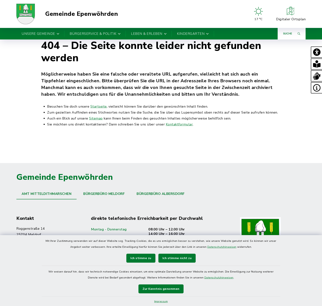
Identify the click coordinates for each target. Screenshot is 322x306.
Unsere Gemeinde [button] (38, 33)
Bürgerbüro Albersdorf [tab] (161, 194)
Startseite (98, 106)
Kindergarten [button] (191, 33)
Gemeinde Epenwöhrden (81, 13)
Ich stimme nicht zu (177, 258)
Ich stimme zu (140, 258)
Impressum (161, 301)
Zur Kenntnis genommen (161, 289)
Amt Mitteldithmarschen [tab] (46, 194)
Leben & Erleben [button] (146, 33)
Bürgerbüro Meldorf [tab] (104, 194)
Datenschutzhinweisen (221, 247)
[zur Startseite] (25, 14)
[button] (316, 52)
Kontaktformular (179, 124)
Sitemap (96, 118)
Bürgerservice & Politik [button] (93, 33)
